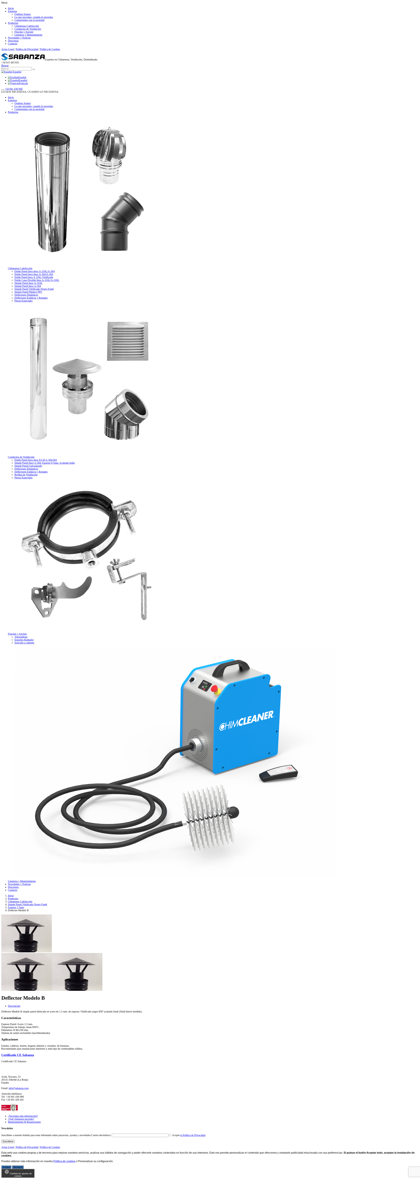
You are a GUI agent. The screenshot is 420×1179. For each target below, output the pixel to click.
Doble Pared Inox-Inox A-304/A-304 (33, 274)
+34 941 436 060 (13, 88)
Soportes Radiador (24, 639)
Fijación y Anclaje (23, 31)
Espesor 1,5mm (16, 907)
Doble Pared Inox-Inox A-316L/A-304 (34, 271)
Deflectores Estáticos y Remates (31, 297)
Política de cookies (64, 1161)
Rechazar (17, 1167)
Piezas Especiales (23, 300)
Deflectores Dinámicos (26, 294)
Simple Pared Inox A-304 (27, 286)
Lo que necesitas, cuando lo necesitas (33, 17)
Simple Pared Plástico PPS (28, 292)
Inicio (11, 8)
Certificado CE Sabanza (17, 1055)
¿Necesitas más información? (23, 1116)
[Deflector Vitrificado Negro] (26, 990)
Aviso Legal (7, 49)
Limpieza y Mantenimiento (28, 34)
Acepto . (189, 1135)
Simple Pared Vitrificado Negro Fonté (34, 289)
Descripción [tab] (14, 1006)
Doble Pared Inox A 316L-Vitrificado (33, 277)
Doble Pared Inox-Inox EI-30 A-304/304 (35, 460)
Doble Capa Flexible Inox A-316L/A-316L (36, 280)
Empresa (12, 11)
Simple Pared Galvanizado (28, 465)
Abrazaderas (20, 636)
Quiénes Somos (22, 14)
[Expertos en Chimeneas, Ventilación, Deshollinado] (23, 59)
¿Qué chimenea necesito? (21, 1119)
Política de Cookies (50, 49)
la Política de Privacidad (192, 1135)
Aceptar (6, 1167)
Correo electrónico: (101, 1135)
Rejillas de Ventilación (26, 474)
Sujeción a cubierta (24, 642)
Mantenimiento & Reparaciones (24, 1122)
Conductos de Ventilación (27, 29)
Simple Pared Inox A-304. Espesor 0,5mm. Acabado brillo (44, 463)
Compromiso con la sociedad (29, 20)
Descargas (13, 40)
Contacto (12, 43)
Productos (13, 23)
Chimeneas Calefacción (26, 26)
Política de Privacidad (27, 49)
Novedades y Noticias (19, 37)
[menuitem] (17, 77)
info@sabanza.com (19, 1088)
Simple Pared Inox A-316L (28, 283)
